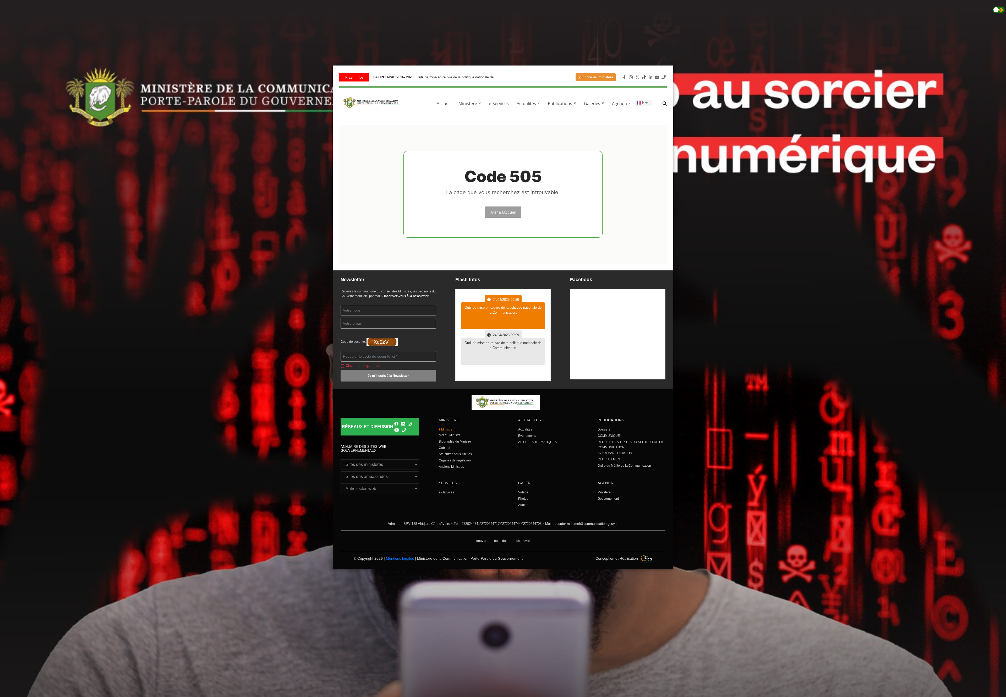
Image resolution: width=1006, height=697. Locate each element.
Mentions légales (400, 558)
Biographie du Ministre (455, 441)
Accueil (444, 103)
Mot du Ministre (450, 435)
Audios (523, 505)
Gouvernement (608, 498)
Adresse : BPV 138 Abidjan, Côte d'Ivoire (419, 524)
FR (644, 102)
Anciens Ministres (451, 467)
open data (501, 541)
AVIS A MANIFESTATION (615, 453)
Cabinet (444, 448)
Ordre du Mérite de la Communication (624, 465)
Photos (523, 498)
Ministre (446, 429)
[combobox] (380, 464)
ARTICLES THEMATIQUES (537, 442)
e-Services (499, 103)
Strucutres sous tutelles (455, 454)
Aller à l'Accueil (503, 212)
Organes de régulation (455, 460)
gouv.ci (481, 541)
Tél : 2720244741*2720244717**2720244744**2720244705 (498, 524)
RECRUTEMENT (610, 459)
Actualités (529, 103)
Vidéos (523, 492)
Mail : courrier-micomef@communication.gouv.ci (581, 524)
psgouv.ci (523, 541)
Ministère (604, 492)
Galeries (595, 103)
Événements (527, 436)
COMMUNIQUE (609, 436)
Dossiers (604, 429)
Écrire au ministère (597, 77)
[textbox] (379, 464)
